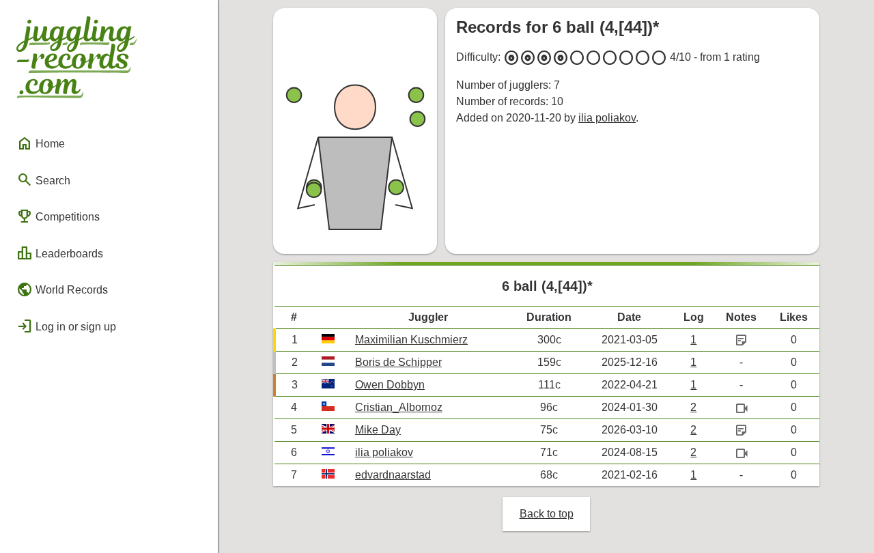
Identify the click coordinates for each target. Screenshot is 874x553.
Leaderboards (59, 253)
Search (43, 179)
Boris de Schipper (398, 362)
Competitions (58, 216)
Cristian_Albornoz (398, 407)
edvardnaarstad (393, 475)
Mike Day (378, 430)
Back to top (547, 514)
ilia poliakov (607, 118)
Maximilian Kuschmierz (411, 339)
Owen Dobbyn (390, 385)
